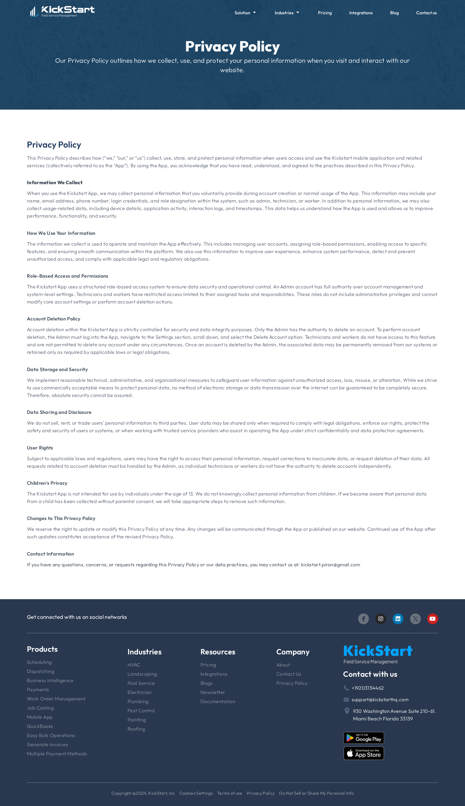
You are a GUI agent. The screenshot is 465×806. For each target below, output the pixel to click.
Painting (137, 720)
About (283, 665)
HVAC (134, 665)
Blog (394, 12)
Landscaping (142, 674)
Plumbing (138, 701)
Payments (38, 689)
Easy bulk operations (51, 735)
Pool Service (141, 683)
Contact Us (288, 674)
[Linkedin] (398, 618)
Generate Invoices (47, 744)
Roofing (136, 729)
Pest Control (141, 710)
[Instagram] (380, 618)
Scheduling (39, 662)
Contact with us (370, 674)
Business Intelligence (50, 680)
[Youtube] (432, 618)
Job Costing (40, 708)
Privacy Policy (292, 683)
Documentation (217, 701)
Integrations (361, 12)
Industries (284, 12)
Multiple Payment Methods (57, 754)
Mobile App (40, 717)
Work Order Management (56, 699)
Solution (242, 12)
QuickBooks (40, 726)
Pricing (325, 12)
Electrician (140, 692)
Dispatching (40, 671)
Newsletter (212, 692)
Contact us (426, 12)
